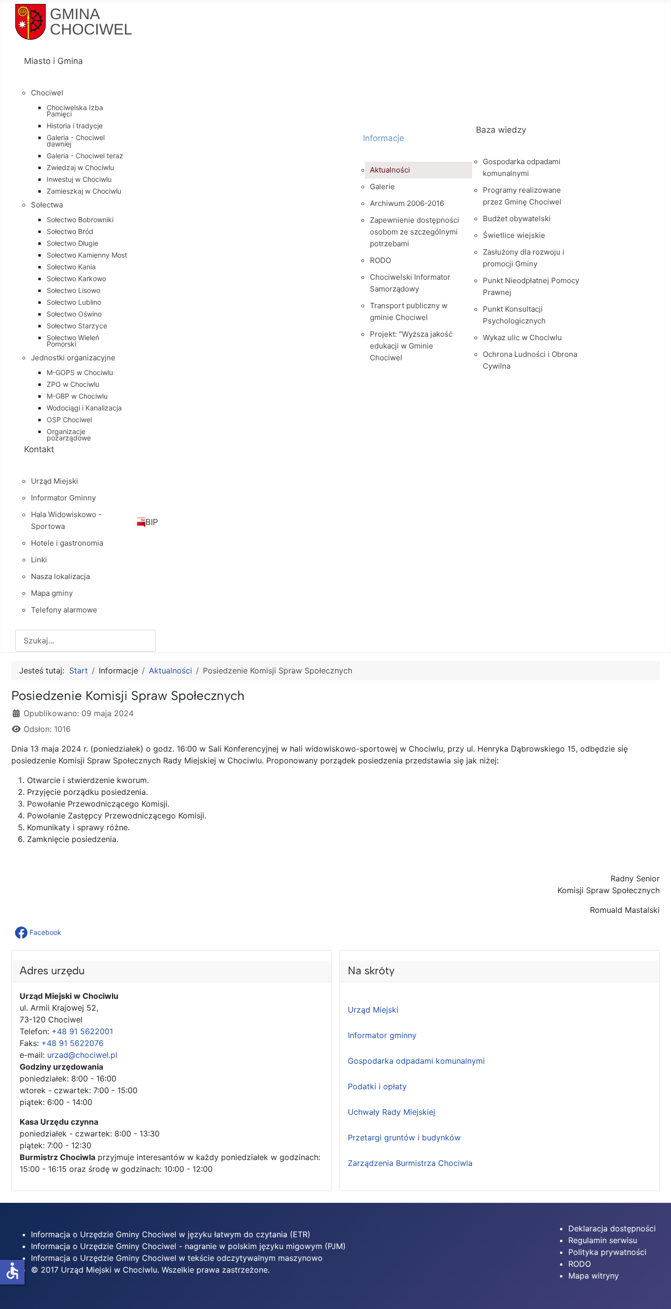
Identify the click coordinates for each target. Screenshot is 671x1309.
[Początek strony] (653, 1290)
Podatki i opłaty (377, 1086)
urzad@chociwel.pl (82, 1055)
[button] (39, 932)
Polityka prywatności (607, 1252)
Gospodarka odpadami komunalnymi (416, 1061)
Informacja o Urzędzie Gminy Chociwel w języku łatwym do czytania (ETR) (170, 1234)
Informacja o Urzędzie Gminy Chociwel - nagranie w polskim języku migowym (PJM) (188, 1246)
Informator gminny (382, 1035)
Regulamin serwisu (602, 1240)
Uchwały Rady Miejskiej (391, 1112)
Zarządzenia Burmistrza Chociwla (410, 1163)
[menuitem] (184, 70)
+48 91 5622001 (82, 1031)
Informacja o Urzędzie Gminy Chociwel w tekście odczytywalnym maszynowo (177, 1258)
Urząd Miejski (373, 1010)
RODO (579, 1264)
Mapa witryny (593, 1275)
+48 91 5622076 (72, 1043)
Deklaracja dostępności (612, 1228)
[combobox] (85, 641)
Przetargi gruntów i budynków (404, 1137)
